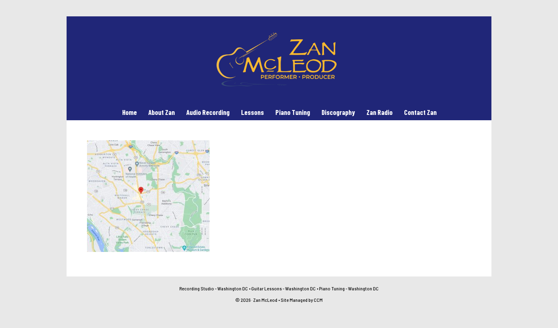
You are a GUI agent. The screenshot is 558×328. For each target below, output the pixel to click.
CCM (318, 300)
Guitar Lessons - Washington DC (283, 288)
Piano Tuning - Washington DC (349, 288)
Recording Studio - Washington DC (213, 288)
